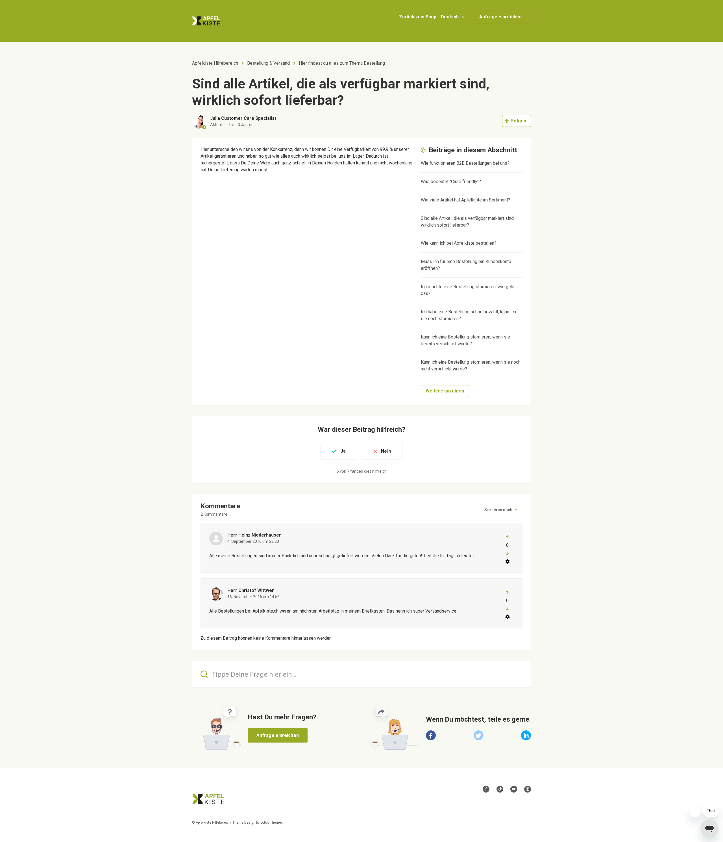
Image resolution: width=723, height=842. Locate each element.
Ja (343, 451)
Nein (386, 451)
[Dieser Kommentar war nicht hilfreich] (507, 554)
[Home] (206, 21)
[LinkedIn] (526, 735)
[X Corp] (479, 735)
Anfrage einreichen (500, 16)
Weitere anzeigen (445, 391)
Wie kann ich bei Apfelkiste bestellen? (458, 243)
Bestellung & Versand (268, 63)
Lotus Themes (271, 822)
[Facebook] (431, 735)
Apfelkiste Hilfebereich (215, 63)
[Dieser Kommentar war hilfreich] (507, 537)
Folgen (518, 120)
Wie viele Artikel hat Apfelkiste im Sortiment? (465, 200)
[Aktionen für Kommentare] (507, 561)
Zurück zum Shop (417, 16)
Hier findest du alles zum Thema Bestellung (342, 63)
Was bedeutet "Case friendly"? (451, 181)
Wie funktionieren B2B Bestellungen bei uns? (465, 163)
